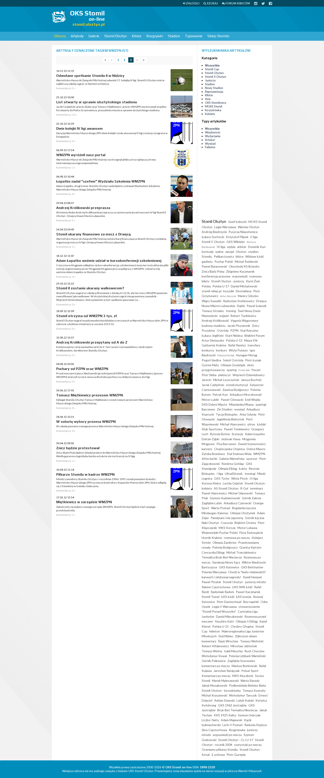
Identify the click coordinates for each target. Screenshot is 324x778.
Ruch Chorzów (254, 651)
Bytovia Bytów (220, 434)
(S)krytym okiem (246, 636)
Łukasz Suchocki (213, 237)
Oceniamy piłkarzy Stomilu (220, 749)
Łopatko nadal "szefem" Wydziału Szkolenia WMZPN (100, 181)
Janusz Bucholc (251, 380)
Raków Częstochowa (216, 587)
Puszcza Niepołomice (243, 232)
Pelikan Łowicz (224, 256)
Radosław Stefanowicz (238, 301)
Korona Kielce (211, 483)
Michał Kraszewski (214, 695)
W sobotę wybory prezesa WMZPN (86, 421)
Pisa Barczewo (226, 444)
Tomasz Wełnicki (251, 641)
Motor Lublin (210, 399)
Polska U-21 (220, 626)
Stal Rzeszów (249, 330)
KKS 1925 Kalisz (225, 715)
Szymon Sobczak (249, 715)
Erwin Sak (244, 370)
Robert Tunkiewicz (243, 316)
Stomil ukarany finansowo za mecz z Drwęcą (93, 234)
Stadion (174, 36)
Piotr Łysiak (253, 360)
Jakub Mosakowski (214, 685)
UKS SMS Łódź (242, 587)
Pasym (256, 370)
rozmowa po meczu (237, 538)
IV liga (221, 247)
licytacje (237, 434)
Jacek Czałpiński (213, 385)
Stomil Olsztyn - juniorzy (227, 281)
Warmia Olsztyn (248, 227)
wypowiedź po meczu (227, 735)
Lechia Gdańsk (233, 483)
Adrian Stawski (224, 700)
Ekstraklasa (243, 291)
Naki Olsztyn (210, 523)
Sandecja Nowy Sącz (226, 562)
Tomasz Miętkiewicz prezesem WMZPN (89, 395)
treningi (250, 473)
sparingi (260, 404)
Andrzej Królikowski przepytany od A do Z (91, 342)
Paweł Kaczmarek (248, 592)
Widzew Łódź (254, 256)
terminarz (256, 488)
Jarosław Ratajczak (227, 671)
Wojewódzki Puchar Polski (220, 532)
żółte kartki (209, 458)
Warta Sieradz (249, 680)
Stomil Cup (212, 69)
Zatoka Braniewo (213, 454)
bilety (205, 281)
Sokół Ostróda (233, 360)
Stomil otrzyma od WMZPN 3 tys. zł (86, 316)
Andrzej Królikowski (215, 320)
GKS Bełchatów (252, 567)
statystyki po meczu (248, 745)
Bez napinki (251, 602)
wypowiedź (240, 276)
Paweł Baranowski (214, 266)
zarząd (229, 251)
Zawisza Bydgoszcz (235, 390)
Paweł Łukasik (256, 306)
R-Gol (244, 488)
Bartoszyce (209, 567)
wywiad (239, 409)
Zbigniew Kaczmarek (240, 271)
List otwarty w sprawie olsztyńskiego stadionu (96, 102)
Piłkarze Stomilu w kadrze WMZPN (85, 474)
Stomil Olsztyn (115, 36)
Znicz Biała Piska (213, 271)
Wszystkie (212, 65)
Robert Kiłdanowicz (215, 646)
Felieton (210, 147)
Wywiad (210, 143)
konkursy (208, 350)
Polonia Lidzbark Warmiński (247, 656)
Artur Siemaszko (213, 340)
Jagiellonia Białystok (230, 419)
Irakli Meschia (233, 651)
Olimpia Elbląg (227, 468)
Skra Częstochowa (214, 730)
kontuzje (208, 251)
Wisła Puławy (238, 350)
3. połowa (218, 754)
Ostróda (223, 330)
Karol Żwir (253, 281)
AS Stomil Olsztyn (226, 488)
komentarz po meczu (216, 666)
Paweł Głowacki (232, 399)
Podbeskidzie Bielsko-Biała (247, 685)
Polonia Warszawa (214, 572)
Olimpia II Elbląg (247, 621)
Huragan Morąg (246, 355)
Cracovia (227, 523)
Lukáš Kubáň (245, 700)
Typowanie (193, 36)
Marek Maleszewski (225, 680)
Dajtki (241, 306)
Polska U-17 (220, 286)
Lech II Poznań (232, 725)
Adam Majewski (231, 720)
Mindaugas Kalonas (215, 513)
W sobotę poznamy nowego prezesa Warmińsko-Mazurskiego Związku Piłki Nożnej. (105, 426)
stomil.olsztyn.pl (237, 385)
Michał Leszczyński (226, 380)
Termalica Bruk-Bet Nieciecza (222, 557)
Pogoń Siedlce (211, 360)
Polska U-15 (234, 340)
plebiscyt (224, 375)
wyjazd (224, 316)
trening (231, 311)
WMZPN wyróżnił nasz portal (80, 155)
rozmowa (255, 276)
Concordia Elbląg (213, 552)
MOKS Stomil (213, 106)
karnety (207, 449)
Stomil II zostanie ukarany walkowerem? (90, 288)
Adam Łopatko (255, 434)
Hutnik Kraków (212, 538)
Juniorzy (210, 80)
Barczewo (208, 409)
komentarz (209, 641)
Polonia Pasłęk (225, 355)
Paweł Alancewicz (214, 493)
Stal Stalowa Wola (239, 454)
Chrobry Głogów (242, 626)
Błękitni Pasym (254, 335)
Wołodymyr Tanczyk (243, 695)
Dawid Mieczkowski (229, 616)
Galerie (94, 36)
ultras (251, 424)
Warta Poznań (220, 508)
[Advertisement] (192, 19)
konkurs (221, 350)
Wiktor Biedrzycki (254, 562)
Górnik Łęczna (254, 518)
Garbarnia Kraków (214, 345)
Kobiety (210, 114)
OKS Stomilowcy (215, 102)
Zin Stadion (225, 409)
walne (219, 251)
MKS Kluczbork (242, 676)
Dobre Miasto (256, 449)
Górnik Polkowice (214, 661)
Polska (206, 286)
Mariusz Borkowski (244, 666)
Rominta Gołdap (233, 464)
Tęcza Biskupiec (227, 414)
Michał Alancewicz (233, 424)
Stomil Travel (211, 597)
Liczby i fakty (210, 720)
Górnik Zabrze (251, 498)
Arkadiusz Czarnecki (237, 503)
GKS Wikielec (235, 242)
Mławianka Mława (241, 404)
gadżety (207, 261)
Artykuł (210, 140)
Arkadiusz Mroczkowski (246, 394)
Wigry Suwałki (211, 301)
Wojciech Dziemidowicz (248, 375)
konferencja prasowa (216, 276)
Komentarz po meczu (216, 676)
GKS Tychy (221, 478)
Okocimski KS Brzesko (244, 266)
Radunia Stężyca (255, 725)
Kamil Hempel (252, 577)
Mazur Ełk (251, 340)
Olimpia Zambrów (224, 542)
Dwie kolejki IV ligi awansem (79, 128)
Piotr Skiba (209, 375)
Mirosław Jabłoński (244, 646)
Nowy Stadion (214, 88)
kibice (240, 256)
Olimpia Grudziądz (233, 365)
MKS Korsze (227, 528)
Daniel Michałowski (244, 286)
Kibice (136, 36)
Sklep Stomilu (218, 36)
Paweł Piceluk (211, 582)
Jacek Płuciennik (238, 325)
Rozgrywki (154, 36)
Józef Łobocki (237, 222)
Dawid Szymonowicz (252, 444)
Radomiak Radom (222, 592)
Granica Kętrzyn (250, 547)
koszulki (228, 291)
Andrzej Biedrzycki (214, 232)
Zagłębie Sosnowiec (241, 661)
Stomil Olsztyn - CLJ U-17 (235, 740)
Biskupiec (208, 473)
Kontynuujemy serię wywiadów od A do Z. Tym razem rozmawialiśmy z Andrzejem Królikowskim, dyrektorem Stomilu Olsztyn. (104, 348)
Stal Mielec (225, 636)
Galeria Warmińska (231, 458)
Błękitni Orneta (245, 523)
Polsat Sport (250, 671)
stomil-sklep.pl (212, 291)
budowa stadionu (213, 325)
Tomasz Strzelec (213, 311)
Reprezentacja (214, 91)
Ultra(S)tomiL (234, 473)
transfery (254, 345)
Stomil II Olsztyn (215, 76)
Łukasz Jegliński (212, 335)
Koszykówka (213, 110)
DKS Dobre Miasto (214, 404)
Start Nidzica (234, 335)
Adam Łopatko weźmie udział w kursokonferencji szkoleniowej (108, 261)
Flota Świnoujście (251, 532)
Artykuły (77, 36)
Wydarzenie (212, 136)
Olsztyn (241, 251)
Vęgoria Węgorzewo (244, 320)
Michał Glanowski (240, 493)
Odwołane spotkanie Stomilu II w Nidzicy (90, 76)
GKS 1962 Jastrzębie (232, 705)
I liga (220, 473)
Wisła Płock (239, 478)
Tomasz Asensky (254, 690)
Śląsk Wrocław (228, 641)
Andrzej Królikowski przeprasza (83, 208)
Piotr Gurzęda (236, 754)
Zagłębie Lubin (212, 503)
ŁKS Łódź (227, 597)
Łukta (243, 468)
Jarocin (206, 380)
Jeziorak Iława (230, 439)
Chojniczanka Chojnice (229, 449)
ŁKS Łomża (243, 597)
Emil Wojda (252, 399)
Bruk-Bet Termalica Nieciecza (237, 710)
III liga (254, 478)
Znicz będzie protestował (78, 448)
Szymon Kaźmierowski (225, 498)
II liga (254, 237)
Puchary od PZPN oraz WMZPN (82, 369)
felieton (214, 631)
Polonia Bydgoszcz (225, 547)
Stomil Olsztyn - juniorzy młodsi (244, 582)
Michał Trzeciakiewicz (241, 552)
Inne (207, 99)
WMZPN (259, 454)
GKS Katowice (229, 567)
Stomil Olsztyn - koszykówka (221, 690)
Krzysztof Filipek (237, 237)
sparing (232, 370)
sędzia (231, 247)
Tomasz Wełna (212, 651)
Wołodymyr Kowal (214, 656)
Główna (60, 36)
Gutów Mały (210, 365)
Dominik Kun (257, 247)
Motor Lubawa (247, 528)
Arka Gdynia (248, 414)
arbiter (241, 247)
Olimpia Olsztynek (242, 513)
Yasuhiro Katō (224, 621)
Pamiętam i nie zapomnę (227, 518)
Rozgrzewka (237, 730)
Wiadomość (212, 132)
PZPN (234, 330)
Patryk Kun (220, 394)
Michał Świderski (246, 261)
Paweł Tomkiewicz (237, 429)
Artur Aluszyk (228, 296)
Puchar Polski (223, 261)
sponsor (251, 458)
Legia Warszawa (225, 227)
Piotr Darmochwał (229, 602)
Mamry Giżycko (248, 296)
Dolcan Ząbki (210, 439)
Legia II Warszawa (224, 606)
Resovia (254, 468)
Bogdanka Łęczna (244, 508)
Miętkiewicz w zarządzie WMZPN (84, 502)
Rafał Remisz (237, 345)
